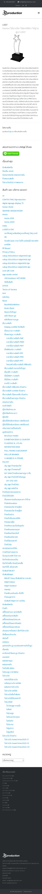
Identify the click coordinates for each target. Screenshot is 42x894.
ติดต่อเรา (18, 5)
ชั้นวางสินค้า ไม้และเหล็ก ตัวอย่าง (15, 394)
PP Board (6, 248)
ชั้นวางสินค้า (7, 323)
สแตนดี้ (5, 638)
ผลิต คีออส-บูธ (10, 315)
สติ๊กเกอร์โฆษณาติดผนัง (11, 623)
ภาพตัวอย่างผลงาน (10, 552)
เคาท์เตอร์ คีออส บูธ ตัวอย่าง (13, 653)
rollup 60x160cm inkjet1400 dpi (16, 263)
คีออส (4, 300)
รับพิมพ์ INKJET (8, 570)
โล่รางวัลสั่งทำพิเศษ (12, 694)
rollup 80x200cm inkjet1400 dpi (16, 267)
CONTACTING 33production (14, 199)
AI (3, 195)
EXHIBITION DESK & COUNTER (17, 439)
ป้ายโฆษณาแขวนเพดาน (11, 491)
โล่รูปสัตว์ (10, 731)
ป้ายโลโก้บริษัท (8, 495)
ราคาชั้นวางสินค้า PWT (15, 345)
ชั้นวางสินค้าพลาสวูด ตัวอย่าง (13, 398)
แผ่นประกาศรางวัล (11, 686)
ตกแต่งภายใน (7, 402)
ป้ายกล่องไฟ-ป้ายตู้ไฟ (13, 506)
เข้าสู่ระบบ (11, 131)
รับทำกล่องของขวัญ (10, 559)
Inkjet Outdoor (10, 585)
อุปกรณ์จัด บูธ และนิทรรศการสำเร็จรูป (17, 645)
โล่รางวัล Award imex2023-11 (16, 739)
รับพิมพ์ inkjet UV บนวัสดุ (14, 600)
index (4, 225)
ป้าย (3, 783)
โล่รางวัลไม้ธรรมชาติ (12, 698)
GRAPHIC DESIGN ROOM (12, 210)
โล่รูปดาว (10, 728)
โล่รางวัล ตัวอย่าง (9, 735)
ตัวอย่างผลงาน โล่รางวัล (9, 781)
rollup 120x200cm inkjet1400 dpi (16, 259)
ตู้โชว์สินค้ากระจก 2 (9, 413)
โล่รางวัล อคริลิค (10, 690)
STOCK (5, 285)
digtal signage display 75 (13, 203)
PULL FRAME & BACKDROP (15, 450)
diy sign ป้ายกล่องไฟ (12, 465)
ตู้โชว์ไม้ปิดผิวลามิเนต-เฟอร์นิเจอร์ (15, 420)
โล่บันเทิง (9, 720)
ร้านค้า (4, 608)
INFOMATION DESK (12, 446)
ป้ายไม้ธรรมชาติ (10, 540)
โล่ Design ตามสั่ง (13, 705)
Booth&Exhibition (12, 304)
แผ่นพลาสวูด (7, 660)
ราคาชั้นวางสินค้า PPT (14, 360)
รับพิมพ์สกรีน (7, 167)
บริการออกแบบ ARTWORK (14, 278)
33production (18, 891)
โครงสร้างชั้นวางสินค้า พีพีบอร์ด (18, 364)
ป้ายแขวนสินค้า (8, 178)
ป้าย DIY (5, 461)
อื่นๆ (3, 803)
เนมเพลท (5, 656)
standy (7, 589)
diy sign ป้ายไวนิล (11, 484)
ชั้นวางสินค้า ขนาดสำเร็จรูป (14, 368)
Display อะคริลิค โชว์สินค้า (14, 326)
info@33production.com (27, 2)
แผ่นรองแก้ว (7, 664)
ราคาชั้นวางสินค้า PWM (15, 341)
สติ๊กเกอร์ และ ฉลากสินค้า (12, 611)
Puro (30, 891)
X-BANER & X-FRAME (13, 458)
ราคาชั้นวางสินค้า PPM (14, 356)
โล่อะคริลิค (26, 28)
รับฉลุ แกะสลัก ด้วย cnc (11, 555)
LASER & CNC (8, 229)
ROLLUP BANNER (11, 454)
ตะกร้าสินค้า (7, 405)
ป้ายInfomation (10, 503)
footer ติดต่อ (7, 206)
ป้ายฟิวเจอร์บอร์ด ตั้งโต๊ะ (14, 593)
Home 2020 (9, 221)
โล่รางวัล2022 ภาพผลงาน (12, 182)
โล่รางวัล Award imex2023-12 (16, 743)
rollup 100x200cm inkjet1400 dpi (16, 255)
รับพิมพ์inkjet (7, 574)
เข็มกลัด (5, 649)
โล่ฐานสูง (10, 713)
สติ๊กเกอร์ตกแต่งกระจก (11, 619)
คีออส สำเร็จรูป (10, 312)
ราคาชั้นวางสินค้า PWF (15, 338)
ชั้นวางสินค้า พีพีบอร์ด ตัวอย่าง (14, 386)
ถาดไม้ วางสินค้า (10, 383)
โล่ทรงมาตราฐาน (13, 716)
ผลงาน (4, 788)
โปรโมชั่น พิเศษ (8, 668)
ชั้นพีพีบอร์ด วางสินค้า (12, 349)
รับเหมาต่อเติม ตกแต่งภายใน (13, 174)
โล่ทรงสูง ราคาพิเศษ (10, 671)
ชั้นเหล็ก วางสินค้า (11, 371)
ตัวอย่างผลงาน (6, 778)
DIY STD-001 (11, 480)
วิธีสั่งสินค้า (8, 282)
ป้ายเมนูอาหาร (9, 596)
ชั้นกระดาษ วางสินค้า (12, 330)
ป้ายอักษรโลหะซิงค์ (11, 533)
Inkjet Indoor (9, 581)
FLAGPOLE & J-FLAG (13, 443)
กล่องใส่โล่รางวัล (11, 679)
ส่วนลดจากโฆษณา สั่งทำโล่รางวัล (15, 630)
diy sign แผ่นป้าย (11, 488)
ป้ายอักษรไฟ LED (11, 537)
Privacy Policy (8, 251)
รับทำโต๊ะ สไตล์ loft (10, 566)
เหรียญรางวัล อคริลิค (12, 683)
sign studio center (10, 274)
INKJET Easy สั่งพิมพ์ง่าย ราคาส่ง (17, 578)
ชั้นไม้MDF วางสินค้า (12, 375)
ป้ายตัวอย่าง (9, 514)
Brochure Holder (11, 435)
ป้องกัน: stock (7, 171)
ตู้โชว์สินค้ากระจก (9, 409)
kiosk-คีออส (9, 308)
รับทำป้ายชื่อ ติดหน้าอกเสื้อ (12, 563)
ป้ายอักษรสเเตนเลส (12, 529)
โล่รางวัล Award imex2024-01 (16, 746)
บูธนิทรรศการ (7, 432)
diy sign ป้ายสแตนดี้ (12, 469)
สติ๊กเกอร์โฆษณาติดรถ (11, 626)
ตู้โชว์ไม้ (5, 417)
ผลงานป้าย (5, 793)
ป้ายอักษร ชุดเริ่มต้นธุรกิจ (14, 525)
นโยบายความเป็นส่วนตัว (11, 428)
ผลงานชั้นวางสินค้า (7, 790)
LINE (23, 5)
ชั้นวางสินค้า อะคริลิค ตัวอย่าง (13, 390)
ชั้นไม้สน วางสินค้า (11, 379)
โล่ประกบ (9, 724)
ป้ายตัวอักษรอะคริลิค (12, 518)
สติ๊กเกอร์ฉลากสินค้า (10, 615)
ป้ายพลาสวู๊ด (9, 521)
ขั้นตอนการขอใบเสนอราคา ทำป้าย (17, 499)
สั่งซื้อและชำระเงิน (9, 634)
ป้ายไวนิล (8, 544)
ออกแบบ (5, 641)
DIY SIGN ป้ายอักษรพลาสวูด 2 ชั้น (17, 473)
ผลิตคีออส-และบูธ (11, 319)
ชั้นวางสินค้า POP (7, 776)
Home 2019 (9, 218)
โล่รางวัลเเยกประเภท (7, 810)
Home (5, 28)
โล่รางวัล (14, 28)
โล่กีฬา (9, 709)
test (4, 293)
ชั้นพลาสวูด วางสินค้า (12, 334)
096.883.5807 (10, 2)
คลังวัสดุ (5, 297)
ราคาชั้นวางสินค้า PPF (14, 353)
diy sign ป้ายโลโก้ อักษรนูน (14, 476)
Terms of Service (9, 289)
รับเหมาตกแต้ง (6, 795)
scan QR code (8, 270)
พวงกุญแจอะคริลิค (9, 548)
